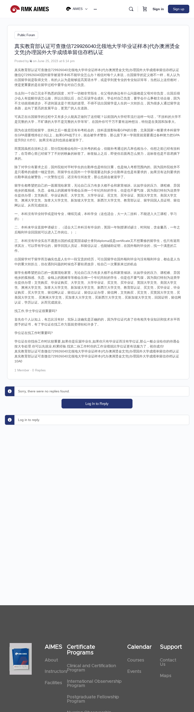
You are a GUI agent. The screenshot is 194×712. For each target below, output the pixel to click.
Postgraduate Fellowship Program (93, 699)
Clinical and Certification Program (91, 668)
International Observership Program (94, 683)
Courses (135, 660)
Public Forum (26, 35)
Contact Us (168, 662)
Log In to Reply (97, 404)
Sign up (178, 9)
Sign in (158, 9)
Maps (165, 676)
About (51, 660)
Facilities (53, 683)
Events (134, 671)
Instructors (53, 671)
